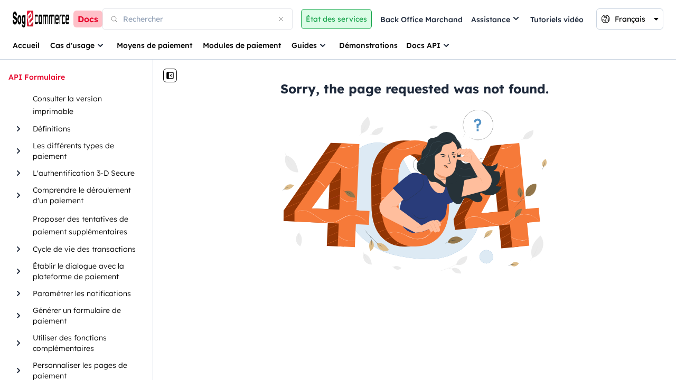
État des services (336, 19)
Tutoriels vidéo (557, 19)
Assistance (490, 19)
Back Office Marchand (421, 19)
